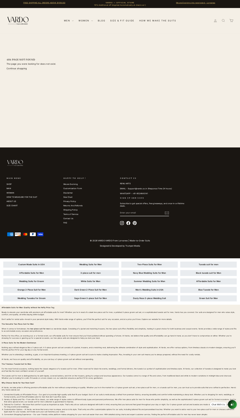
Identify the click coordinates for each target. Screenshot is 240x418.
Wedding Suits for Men (90, 264)
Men (67, 20)
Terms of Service (70, 214)
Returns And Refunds (73, 205)
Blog (101, 20)
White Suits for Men (90, 281)
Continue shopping (17, 68)
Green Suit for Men (208, 298)
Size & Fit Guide (122, 20)
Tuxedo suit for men (208, 264)
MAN (9, 188)
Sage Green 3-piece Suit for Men (90, 298)
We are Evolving (70, 184)
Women (84, 20)
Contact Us (68, 218)
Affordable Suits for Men (31, 273)
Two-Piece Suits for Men (149, 264)
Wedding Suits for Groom (31, 281)
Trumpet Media (132, 246)
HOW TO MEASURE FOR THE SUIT (22, 197)
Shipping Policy (70, 210)
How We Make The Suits (157, 20)
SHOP (9, 184)
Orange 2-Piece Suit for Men (31, 290)
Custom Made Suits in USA (31, 264)
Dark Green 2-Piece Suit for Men (90, 290)
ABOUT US (11, 201)
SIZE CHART (12, 205)
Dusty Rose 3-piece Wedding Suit (149, 298)
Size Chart (68, 197)
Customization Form (72, 188)
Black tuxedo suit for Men (208, 273)
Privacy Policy (69, 201)
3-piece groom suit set (54, 347)
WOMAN (10, 193)
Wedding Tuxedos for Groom (31, 298)
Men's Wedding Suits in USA (149, 290)
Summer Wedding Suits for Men (149, 281)
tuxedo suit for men (69, 369)
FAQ (65, 223)
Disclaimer (68, 193)
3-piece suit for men (90, 273)
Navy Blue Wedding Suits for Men (149, 273)
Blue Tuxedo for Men (208, 290)
